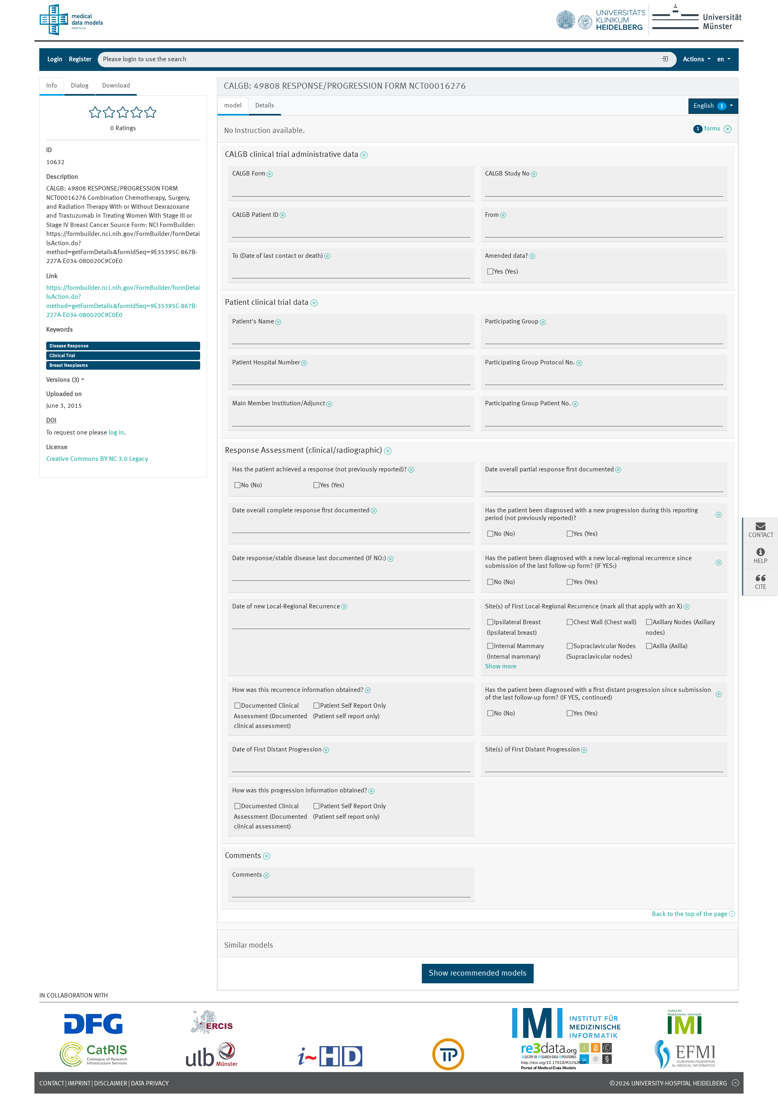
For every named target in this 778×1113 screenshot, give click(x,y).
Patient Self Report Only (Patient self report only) (349, 711)
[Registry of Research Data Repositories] (566, 1065)
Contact (51, 1084)
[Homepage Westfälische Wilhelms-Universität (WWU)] (695, 16)
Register (80, 59)
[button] (713, 106)
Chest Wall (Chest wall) (605, 622)
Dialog (79, 86)
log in (116, 433)
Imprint (79, 1084)
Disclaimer (110, 1084)
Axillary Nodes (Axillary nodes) (680, 627)
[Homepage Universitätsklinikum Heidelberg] (600, 18)
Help (760, 561)
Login (54, 59)
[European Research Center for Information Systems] (212, 1033)
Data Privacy (150, 1084)
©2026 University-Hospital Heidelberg (668, 1084)
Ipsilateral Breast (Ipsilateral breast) (514, 627)
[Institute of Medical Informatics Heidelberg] (566, 1033)
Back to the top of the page (690, 914)
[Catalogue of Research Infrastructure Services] (93, 1065)
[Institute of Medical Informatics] (684, 1033)
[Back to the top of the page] (735, 1083)
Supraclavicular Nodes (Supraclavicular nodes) (601, 651)
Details (264, 106)
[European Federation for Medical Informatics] (684, 1065)
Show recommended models (478, 974)
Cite (760, 587)
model (233, 106)
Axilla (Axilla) (670, 646)
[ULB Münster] (211, 1065)
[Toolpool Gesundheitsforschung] (448, 1065)
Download (116, 86)
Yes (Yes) (506, 272)
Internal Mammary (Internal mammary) (515, 651)
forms (710, 129)
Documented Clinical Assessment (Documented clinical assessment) (270, 716)
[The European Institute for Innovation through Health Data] (330, 1065)
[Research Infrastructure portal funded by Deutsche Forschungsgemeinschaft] (93, 1033)
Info (51, 86)
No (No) (251, 485)
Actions (694, 59)
